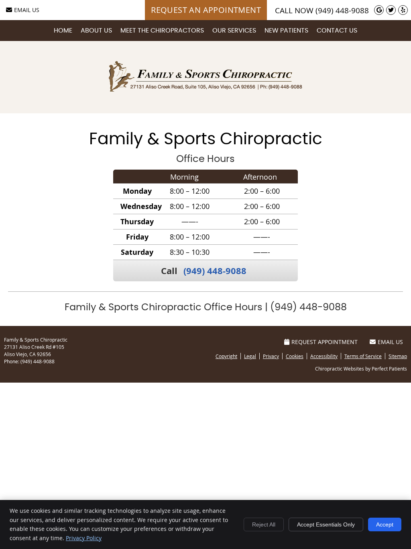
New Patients (286, 30)
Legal (250, 356)
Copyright (226, 356)
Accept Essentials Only (326, 524)
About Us (96, 30)
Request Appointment (324, 342)
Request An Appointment (206, 9)
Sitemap (398, 356)
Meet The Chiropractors (162, 30)
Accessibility (324, 356)
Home (63, 30)
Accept (384, 524)
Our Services (234, 30)
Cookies (294, 356)
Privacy (271, 356)
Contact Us (337, 30)
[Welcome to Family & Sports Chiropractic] (205, 89)
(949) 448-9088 (342, 10)
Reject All (263, 524)
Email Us (26, 10)
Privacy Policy (84, 538)
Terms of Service (363, 356)
